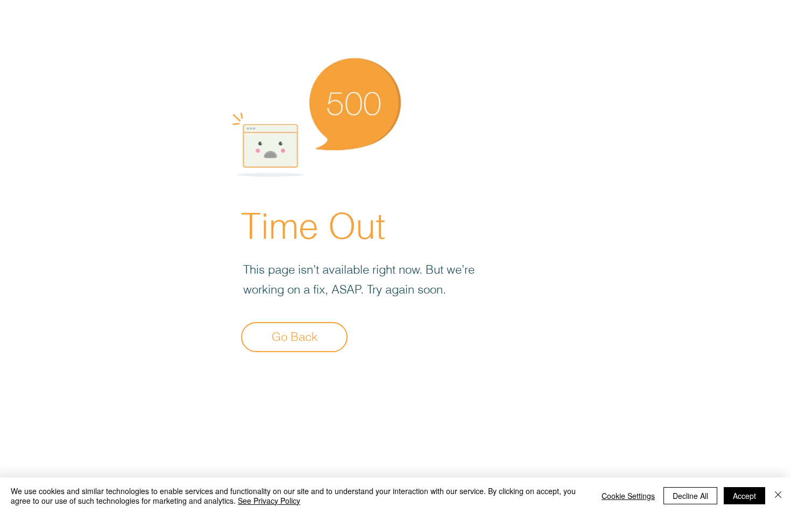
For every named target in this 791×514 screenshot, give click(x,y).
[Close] (778, 495)
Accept (744, 495)
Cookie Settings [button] (628, 495)
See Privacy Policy (269, 500)
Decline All (690, 495)
